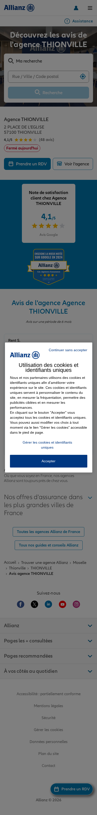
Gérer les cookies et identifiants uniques (47, 444)
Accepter (48, 461)
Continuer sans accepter (68, 350)
